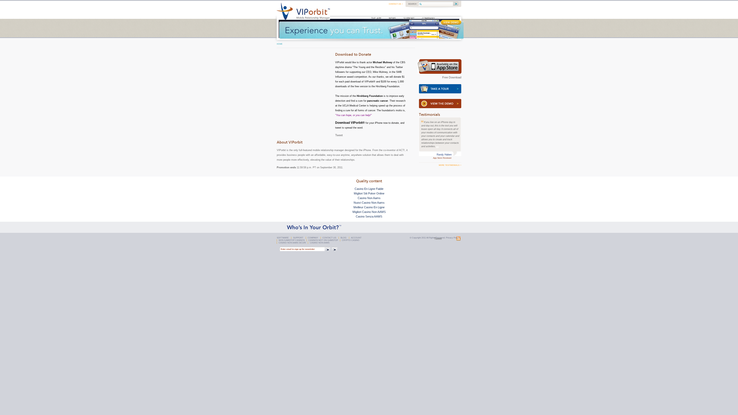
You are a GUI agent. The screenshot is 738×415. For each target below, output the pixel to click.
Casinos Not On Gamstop (323, 240)
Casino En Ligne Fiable (369, 188)
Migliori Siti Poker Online (369, 193)
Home (280, 44)
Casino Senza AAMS (369, 216)
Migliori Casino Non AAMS (369, 211)
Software (283, 238)
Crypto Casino (350, 240)
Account (356, 238)
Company (313, 238)
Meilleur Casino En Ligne (369, 207)
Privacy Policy (452, 238)
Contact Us (395, 4)
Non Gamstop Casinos (292, 240)
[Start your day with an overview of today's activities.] (440, 92)
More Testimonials (449, 165)
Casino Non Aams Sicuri (292, 243)
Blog (344, 238)
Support (298, 238)
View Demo (451, 22)
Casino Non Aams (369, 198)
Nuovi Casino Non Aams (369, 202)
